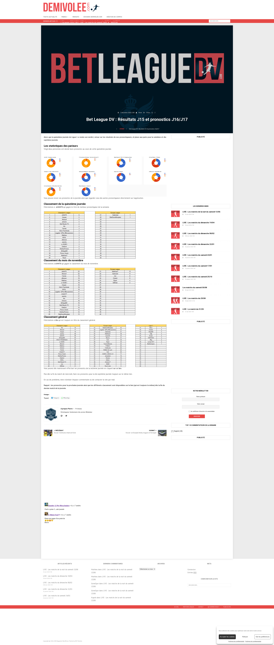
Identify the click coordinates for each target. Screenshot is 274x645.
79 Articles (78, 409)
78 (199, 301)
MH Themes (78, 641)
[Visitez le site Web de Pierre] (62, 416)
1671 (201, 279)
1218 (199, 290)
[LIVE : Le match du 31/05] (175, 311)
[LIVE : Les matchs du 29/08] (175, 300)
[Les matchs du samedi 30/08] (175, 289)
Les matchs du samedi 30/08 (195, 287)
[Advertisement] (192, 7)
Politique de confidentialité (236, 641)
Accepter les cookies (227, 637)
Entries (192, 572)
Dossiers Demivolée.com (92, 17)
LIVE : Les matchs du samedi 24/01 (197, 255)
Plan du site (227, 607)
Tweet (46, 398)
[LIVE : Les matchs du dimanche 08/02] (175, 235)
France (64, 17)
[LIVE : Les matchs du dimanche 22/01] (175, 246)
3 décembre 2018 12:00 (127, 113)
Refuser (245, 637)
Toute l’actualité (50, 17)
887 (199, 214)
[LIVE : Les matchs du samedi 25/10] (175, 278)
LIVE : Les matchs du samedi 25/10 (197, 277)
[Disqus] (105, 471)
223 (201, 247)
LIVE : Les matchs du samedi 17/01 (197, 266)
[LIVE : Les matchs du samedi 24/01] (175, 257)
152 (200, 268)
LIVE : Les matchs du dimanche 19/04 (198, 222)
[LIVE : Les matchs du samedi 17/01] (175, 268)
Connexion (192, 569)
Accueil (176, 607)
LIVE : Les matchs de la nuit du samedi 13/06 (201, 212)
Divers (148, 113)
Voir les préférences (263, 637)
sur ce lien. (117, 368)
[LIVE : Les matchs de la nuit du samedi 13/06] (175, 214)
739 (200, 236)
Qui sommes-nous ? (213, 607)
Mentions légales (188, 607)
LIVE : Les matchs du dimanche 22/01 (198, 244)
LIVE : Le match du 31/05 (193, 309)
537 (199, 225)
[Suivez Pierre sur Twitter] (66, 416)
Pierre (140, 113)
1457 (199, 311)
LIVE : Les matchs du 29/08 (194, 298)
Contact (200, 607)
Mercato (76, 17)
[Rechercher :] (219, 21)
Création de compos (114, 17)
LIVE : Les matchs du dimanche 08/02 (198, 233)
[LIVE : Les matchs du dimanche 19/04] (175, 224)
